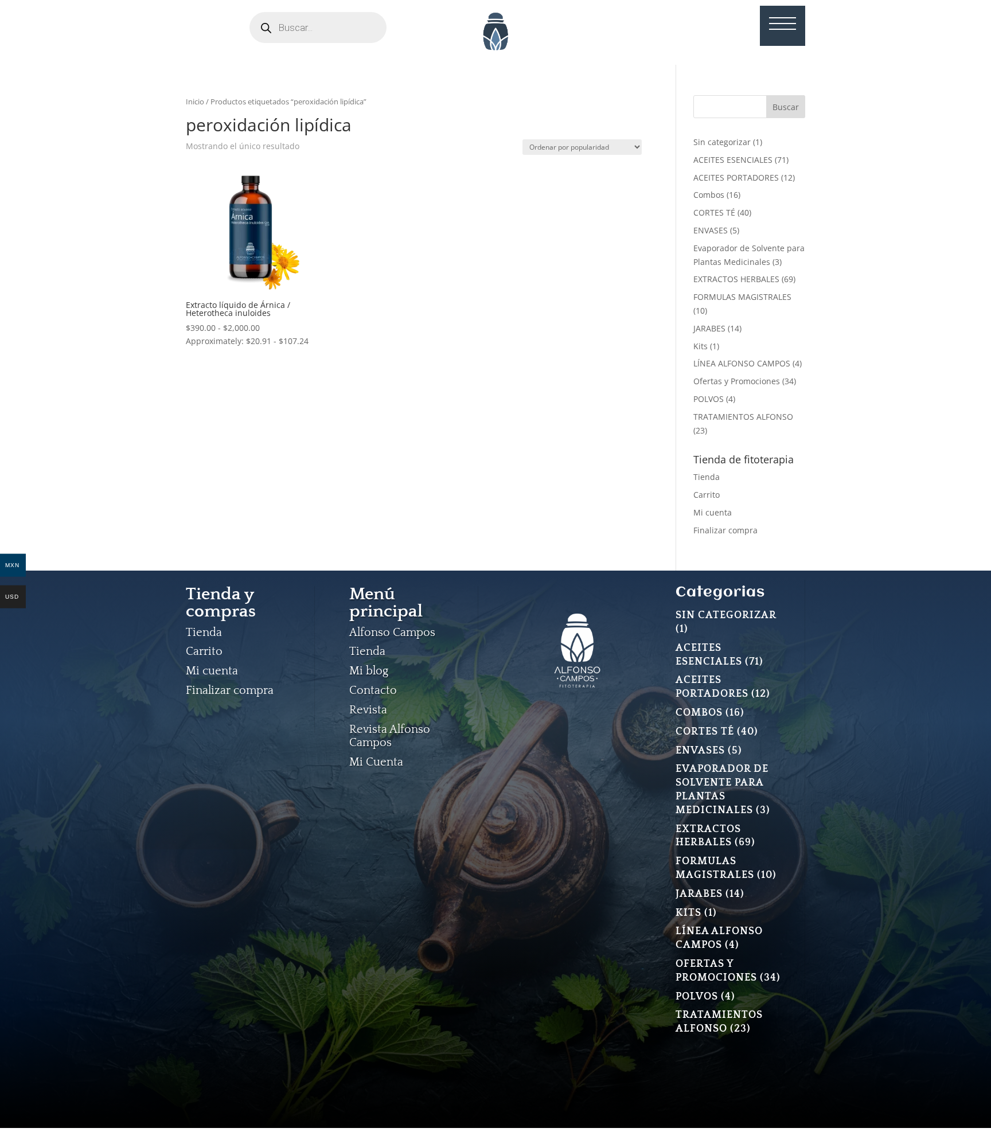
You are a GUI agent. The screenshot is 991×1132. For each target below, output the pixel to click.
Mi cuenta (712, 512)
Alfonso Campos (392, 632)
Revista (368, 710)
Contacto (373, 690)
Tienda (706, 476)
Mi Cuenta (376, 762)
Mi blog (368, 671)
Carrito (706, 494)
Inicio (195, 101)
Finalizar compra (725, 530)
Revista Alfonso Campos (389, 736)
